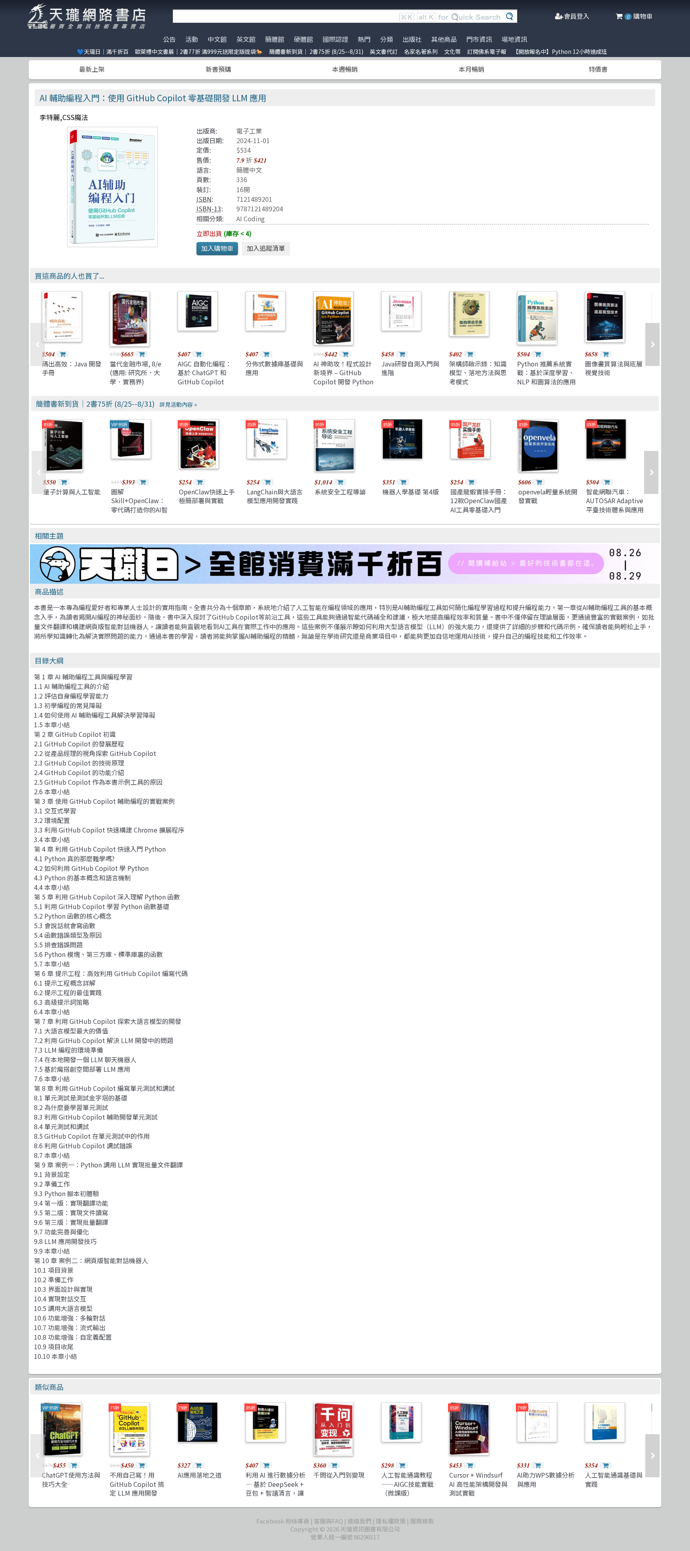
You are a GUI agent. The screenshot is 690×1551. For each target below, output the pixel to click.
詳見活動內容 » (178, 404)
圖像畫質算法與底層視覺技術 (613, 368)
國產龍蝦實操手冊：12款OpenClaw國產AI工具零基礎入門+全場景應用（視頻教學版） (479, 509)
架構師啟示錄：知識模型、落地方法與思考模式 (478, 372)
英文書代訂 (384, 51)
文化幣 (452, 51)
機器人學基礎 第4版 (411, 491)
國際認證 (335, 39)
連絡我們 (359, 1521)
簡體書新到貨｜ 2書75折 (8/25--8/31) (316, 51)
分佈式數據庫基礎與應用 (274, 368)
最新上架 (92, 69)
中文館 (217, 39)
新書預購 (218, 69)
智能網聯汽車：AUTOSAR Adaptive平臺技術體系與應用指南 (615, 505)
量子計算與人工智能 (72, 491)
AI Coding (250, 218)
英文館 (246, 39)
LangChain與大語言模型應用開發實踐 (275, 496)
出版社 (412, 39)
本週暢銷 (345, 69)
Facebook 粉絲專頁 (282, 1521)
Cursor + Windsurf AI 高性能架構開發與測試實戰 (478, 1484)
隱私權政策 (391, 1521)
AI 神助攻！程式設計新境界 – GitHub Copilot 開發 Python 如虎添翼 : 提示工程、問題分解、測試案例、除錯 (343, 386)
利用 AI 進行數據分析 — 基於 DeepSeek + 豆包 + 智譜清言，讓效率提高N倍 (275, 1488)
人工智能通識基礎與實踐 (613, 1479)
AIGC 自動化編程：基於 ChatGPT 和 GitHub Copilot (205, 372)
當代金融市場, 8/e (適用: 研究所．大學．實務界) (135, 372)
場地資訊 (514, 39)
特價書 (598, 69)
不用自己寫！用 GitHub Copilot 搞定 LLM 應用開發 (137, 1484)
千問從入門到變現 (339, 1475)
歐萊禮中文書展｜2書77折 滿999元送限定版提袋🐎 (199, 51)
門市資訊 (479, 39)
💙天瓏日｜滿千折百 (103, 51)
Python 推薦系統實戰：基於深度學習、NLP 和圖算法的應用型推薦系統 (546, 377)
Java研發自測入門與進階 (410, 368)
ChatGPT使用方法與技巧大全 (71, 1479)
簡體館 (274, 39)
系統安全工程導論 (340, 491)
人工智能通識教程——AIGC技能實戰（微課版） (407, 1484)
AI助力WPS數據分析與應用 (546, 1479)
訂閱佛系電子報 (486, 51)
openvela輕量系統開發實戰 (547, 496)
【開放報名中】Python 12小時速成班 (560, 51)
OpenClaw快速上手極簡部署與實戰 (207, 496)
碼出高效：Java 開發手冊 (71, 368)
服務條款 (422, 1521)
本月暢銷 (471, 69)
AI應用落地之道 (200, 1475)
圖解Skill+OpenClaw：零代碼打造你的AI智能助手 (139, 505)
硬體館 (303, 39)
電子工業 (249, 131)
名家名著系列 (421, 51)
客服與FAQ (328, 1521)
